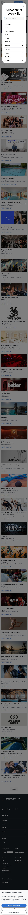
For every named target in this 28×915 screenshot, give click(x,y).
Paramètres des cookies (14, 912)
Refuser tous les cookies (14, 908)
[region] (14, 902)
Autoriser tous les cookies (14, 905)
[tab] (14, 31)
